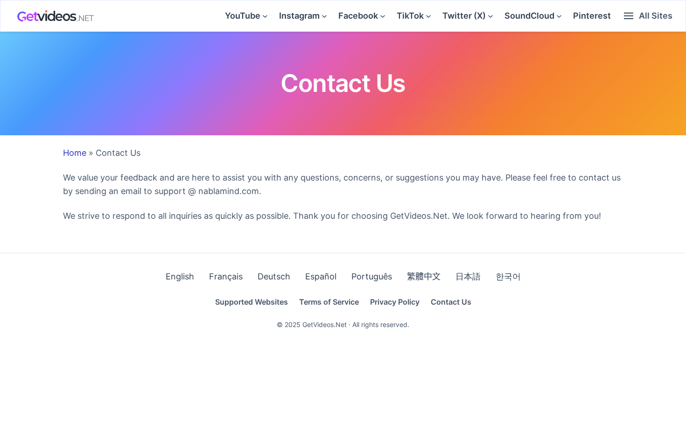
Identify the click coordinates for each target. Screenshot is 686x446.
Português (371, 276)
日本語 (468, 276)
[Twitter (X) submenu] (490, 16)
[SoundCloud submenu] (559, 16)
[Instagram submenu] (324, 16)
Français (226, 276)
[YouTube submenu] (265, 16)
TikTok (410, 16)
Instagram (299, 16)
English (180, 276)
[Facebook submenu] (382, 16)
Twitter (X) (464, 16)
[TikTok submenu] (428, 16)
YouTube (242, 16)
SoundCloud (529, 16)
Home (74, 153)
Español (320, 276)
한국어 (508, 276)
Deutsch (274, 276)
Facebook (358, 16)
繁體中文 (424, 276)
